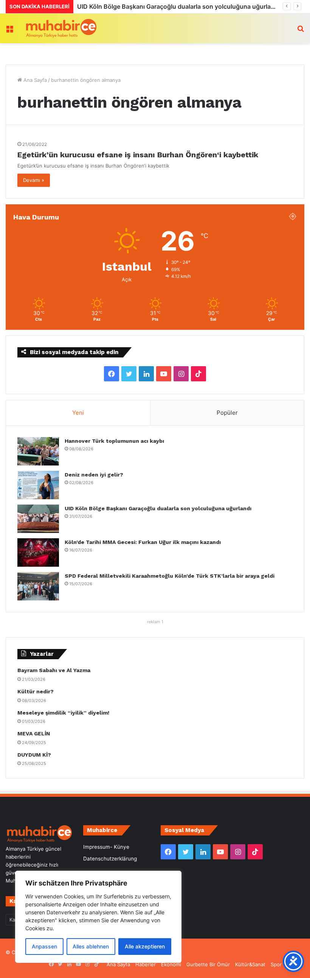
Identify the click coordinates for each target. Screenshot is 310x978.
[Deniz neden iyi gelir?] (38, 485)
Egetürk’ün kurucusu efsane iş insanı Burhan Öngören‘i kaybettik (137, 154)
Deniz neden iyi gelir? (94, 475)
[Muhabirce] (60, 28)
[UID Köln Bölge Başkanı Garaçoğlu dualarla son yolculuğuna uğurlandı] (38, 519)
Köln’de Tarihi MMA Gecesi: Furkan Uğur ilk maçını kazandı (164, 6)
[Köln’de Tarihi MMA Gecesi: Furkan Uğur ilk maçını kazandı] (38, 552)
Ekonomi (171, 964)
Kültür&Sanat (250, 964)
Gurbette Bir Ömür (208, 964)
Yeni (78, 412)
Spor (276, 964)
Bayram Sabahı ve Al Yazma (53, 670)
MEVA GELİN (33, 733)
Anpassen (44, 946)
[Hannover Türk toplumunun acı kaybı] (38, 451)
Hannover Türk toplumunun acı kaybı (114, 441)
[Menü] (9, 31)
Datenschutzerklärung (110, 859)
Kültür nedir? (35, 691)
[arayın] (300, 31)
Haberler (145, 964)
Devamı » (33, 180)
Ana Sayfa (34, 80)
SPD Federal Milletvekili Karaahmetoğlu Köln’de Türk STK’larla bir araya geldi (169, 576)
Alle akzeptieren (145, 946)
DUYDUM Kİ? (34, 755)
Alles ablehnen (91, 946)
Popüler (227, 412)
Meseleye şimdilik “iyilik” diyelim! (64, 713)
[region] (98, 917)
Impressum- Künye (106, 847)
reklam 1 (155, 621)
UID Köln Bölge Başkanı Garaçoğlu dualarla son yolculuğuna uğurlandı (158, 508)
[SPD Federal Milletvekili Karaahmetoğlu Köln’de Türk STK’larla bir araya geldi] (38, 586)
